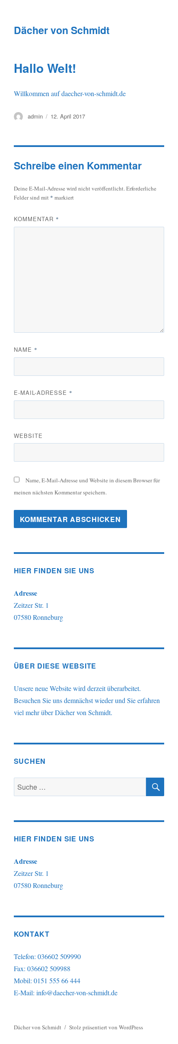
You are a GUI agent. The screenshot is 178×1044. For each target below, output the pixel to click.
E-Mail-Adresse (43, 392)
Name (26, 349)
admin (35, 116)
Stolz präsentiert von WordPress (106, 1027)
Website (28, 435)
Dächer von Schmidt (62, 30)
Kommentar (36, 219)
